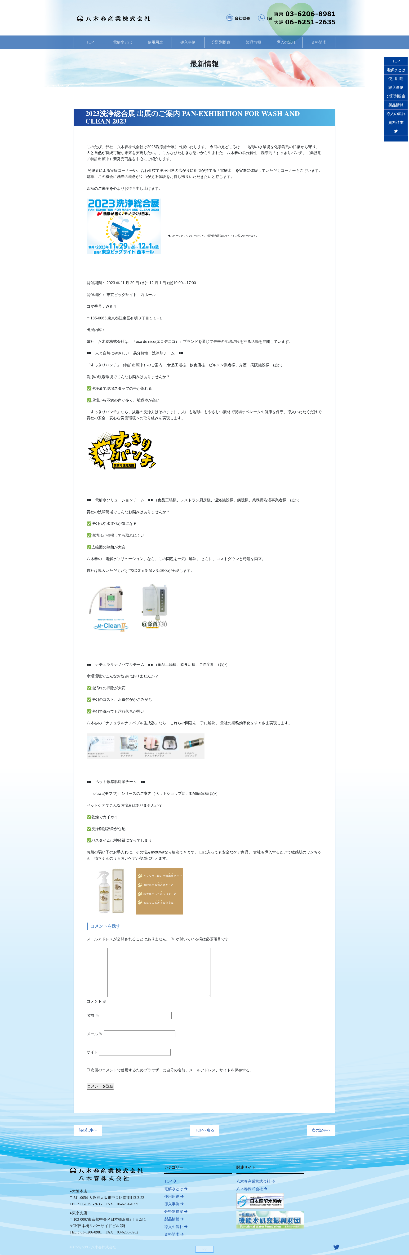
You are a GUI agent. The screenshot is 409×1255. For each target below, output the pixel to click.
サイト (92, 1052)
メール (95, 1034)
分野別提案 (220, 42)
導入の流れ (286, 42)
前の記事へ (87, 1130)
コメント (97, 1001)
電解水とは (122, 42)
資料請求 (318, 42)
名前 (93, 1015)
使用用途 (155, 42)
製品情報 (253, 42)
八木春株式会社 (250, 1189)
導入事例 (188, 42)
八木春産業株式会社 (253, 1181)
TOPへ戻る (204, 1130)
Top (204, 1249)
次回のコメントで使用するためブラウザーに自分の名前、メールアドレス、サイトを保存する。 (172, 1070)
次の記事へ (321, 1130)
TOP (90, 42)
